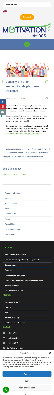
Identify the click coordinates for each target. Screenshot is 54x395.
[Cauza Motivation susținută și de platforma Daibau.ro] (27, 68)
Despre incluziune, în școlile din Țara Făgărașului (26, 149)
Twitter (15, 174)
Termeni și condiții (12, 318)
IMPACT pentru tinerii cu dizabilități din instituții (24, 280)
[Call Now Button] (6, 390)
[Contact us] (3, 112)
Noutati (8, 209)
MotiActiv (8, 198)
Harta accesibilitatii (12, 229)
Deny (27, 381)
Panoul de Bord (11, 203)
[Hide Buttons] (1, 116)
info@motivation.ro (13, 338)
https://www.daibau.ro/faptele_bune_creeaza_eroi (23, 133)
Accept (27, 374)
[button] (50, 353)
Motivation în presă (12, 302)
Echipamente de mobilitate (15, 255)
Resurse (8, 307)
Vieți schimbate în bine (14, 291)
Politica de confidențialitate (15, 323)
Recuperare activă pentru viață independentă (22, 260)
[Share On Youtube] (3, 106)
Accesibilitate (10, 224)
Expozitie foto (10, 214)
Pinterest (23, 174)
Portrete (8, 219)
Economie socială (12, 286)
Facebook (6, 174)
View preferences (27, 388)
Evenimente (9, 234)
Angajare (8, 270)
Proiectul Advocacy (12, 193)
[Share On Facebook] (3, 101)
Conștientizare (10, 265)
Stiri (24, 98)
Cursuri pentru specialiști (15, 275)
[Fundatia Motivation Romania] (27, 29)
